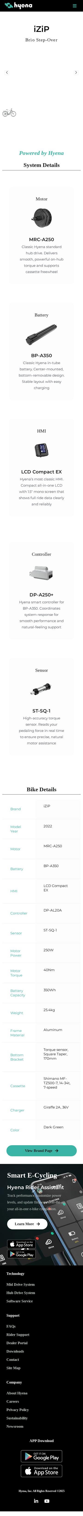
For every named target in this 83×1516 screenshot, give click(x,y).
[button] (41, 1151)
